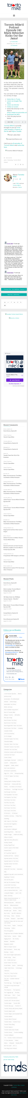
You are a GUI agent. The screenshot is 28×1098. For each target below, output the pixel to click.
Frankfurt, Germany (9, 816)
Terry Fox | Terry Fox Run (10, 973)
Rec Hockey (16, 939)
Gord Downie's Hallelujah (10, 829)
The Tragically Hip (8, 992)
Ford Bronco (7, 789)
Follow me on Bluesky (12, 630)
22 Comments (14, 45)
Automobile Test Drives (10, 704)
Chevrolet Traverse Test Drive (11, 747)
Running (6, 952)
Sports (14, 965)
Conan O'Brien (7, 757)
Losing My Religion (9, 893)
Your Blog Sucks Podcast (10, 1048)
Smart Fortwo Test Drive (10, 962)
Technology (19, 968)
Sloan (14, 957)
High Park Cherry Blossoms (11, 840)
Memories (18, 902)
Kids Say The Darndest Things (11, 882)
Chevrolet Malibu (8, 741)
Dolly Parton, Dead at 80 (10, 431)
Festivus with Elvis (16, 784)
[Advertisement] (14, 335)
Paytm (14, 925)
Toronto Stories (8, 1032)
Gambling (6, 818)
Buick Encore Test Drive (10, 723)
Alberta (19, 693)
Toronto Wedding (18, 1032)
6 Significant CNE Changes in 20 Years (14, 555)
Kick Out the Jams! (8, 879)
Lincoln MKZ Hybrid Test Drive (11, 887)
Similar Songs (7, 957)
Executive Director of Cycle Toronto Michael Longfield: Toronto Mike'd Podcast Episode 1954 (13, 547)
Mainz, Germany (8, 895)
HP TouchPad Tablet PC (10, 853)
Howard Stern (7, 850)
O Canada (6, 918)
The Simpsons (7, 990)
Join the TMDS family (9, 1059)
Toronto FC (18, 1006)
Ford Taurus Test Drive (10, 810)
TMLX (13, 995)
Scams (11, 952)
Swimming (20, 965)
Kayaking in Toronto (9, 877)
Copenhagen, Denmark (10, 760)
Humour (17, 856)
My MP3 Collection (16, 913)
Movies (15, 910)
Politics (13, 928)
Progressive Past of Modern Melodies (13, 933)
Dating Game (13, 762)
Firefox (6, 786)
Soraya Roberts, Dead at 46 (11, 443)
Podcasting (10, 160)
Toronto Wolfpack (8, 1035)
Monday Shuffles (17, 908)
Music (20, 910)
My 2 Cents (7, 913)
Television (6, 970)
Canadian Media (8, 731)
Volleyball (11, 1043)
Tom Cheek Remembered (10, 998)
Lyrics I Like (18, 893)
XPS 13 (14, 1045)
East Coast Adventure (9, 768)
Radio (19, 936)
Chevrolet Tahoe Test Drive (11, 744)
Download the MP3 (13, 114)
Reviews (6, 941)
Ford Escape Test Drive (10, 792)
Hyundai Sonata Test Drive (11, 863)
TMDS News (7, 995)
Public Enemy (7, 936)
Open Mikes (20, 918)
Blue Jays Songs (8, 717)
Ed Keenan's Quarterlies (10, 770)
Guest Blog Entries (8, 832)
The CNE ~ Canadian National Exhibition (11, 979)
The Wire (17, 992)
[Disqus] (14, 217)
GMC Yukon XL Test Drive (10, 821)
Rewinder (12, 941)
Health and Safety (18, 834)
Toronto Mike (14, 41)
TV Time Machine (8, 1040)
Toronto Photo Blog (9, 1024)
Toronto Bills (16, 1003)
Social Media (7, 965)
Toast (18, 995)
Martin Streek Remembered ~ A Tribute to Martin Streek (12, 899)
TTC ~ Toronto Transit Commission (13, 1037)
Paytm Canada (16, 131)
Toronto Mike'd (9, 126)
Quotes (14, 936)
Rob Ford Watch (8, 949)
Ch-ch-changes (8, 736)
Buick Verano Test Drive (10, 728)
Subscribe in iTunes (13, 99)
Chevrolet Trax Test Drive (10, 749)
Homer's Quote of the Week (11, 848)
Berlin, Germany (8, 707)
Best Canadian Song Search (11, 709)
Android (6, 701)
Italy (5, 871)
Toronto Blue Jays (8, 1006)
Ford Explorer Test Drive (10, 797)
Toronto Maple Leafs (9, 1011)
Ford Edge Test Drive (17, 789)
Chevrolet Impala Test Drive (11, 739)
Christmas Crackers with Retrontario (13, 752)
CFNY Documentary (9, 733)
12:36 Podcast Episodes (10, 693)
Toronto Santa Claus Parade (11, 1029)
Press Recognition (8, 931)
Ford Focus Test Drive (9, 805)
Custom (6, 762)
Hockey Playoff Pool (9, 845)
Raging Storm (7, 939)
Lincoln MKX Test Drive (10, 885)
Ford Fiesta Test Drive (9, 800)
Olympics (13, 918)
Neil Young (7, 916)
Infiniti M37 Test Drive (9, 869)
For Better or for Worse (15, 786)
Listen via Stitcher (13, 105)
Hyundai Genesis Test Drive (11, 858)
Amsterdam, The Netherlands (11, 699)
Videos (5, 1043)
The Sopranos (16, 990)
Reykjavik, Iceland (8, 944)
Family (5, 778)
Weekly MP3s (19, 1043)
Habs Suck (17, 832)
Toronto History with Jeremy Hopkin (13, 1008)
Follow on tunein (12, 107)
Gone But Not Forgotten (10, 824)
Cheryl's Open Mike (9, 437)
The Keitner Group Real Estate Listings (11, 986)
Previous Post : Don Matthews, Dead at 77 (15, 289)
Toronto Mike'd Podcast (10, 1019)
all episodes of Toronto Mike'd (13, 144)
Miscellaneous (7, 908)
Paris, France (7, 925)
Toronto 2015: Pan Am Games (12, 1000)
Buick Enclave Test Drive (10, 720)
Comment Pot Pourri (9, 755)
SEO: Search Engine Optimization (12, 954)
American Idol (7, 696)
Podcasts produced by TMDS (11, 1057)
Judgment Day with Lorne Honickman (13, 874)
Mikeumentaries (14, 905)
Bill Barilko (17, 715)
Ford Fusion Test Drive (10, 808)
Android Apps (13, 701)
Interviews (19, 869)
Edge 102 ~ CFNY (8, 773)
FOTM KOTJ (7, 813)
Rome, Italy (17, 949)
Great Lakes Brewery (12, 128)
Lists (21, 890)
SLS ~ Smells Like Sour (10, 960)
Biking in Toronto (8, 715)
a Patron (19, 187)
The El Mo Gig (7, 983)
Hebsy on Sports (8, 837)
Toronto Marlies (8, 1016)
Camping (20, 728)
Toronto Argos (8, 1003)
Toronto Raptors (8, 1027)
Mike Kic (6, 905)
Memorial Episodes (9, 902)
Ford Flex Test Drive (9, 802)
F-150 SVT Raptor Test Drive (11, 776)
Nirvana (18, 916)
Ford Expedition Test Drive (11, 794)
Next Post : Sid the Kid (13, 294)
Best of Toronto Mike (9, 712)
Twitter (16, 1040)
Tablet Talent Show (9, 968)
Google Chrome (8, 826)
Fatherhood (7, 784)
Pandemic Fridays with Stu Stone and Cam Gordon (13, 922)
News (12, 916)
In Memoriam (7, 866)
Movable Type (7, 910)
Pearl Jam (20, 925)
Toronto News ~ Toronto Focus (12, 1022)
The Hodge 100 (17, 983)
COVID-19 (20, 760)
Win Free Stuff (7, 1045)
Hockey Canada (8, 842)
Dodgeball (6, 765)
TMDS (17, 183)
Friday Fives (19, 816)
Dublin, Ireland (14, 765)
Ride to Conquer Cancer (10, 946)
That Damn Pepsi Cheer (10, 976)
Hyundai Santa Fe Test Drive (11, 861)
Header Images (8, 834)
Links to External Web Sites (11, 890)
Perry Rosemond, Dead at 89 (11, 619)
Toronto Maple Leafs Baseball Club (13, 1014)
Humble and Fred (8, 856)
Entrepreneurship (19, 773)
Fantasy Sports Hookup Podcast (12, 781)
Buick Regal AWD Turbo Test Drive (13, 725)
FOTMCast (14, 813)
